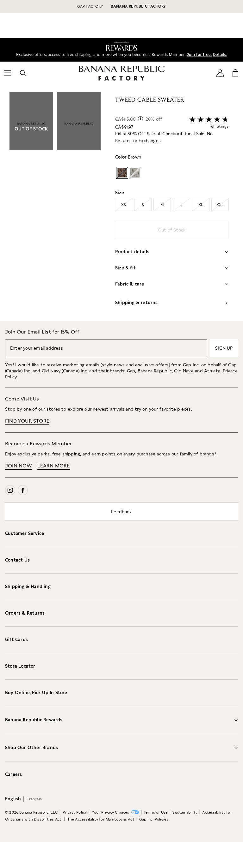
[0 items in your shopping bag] (235, 73)
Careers (13, 774)
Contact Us (17, 559)
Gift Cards (16, 639)
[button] (55, 206)
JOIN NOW (18, 466)
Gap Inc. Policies (153, 819)
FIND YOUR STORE (27, 421)
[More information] (140, 118)
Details (221, 53)
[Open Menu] (7, 73)
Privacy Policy (75, 812)
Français (34, 799)
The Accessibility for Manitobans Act (100, 819)
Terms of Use (156, 812)
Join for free (197, 53)
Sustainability (184, 812)
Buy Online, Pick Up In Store (36, 692)
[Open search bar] (23, 73)
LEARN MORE (53, 466)
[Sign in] (220, 73)
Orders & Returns (25, 613)
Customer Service (24, 533)
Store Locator (20, 666)
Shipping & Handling (28, 586)
